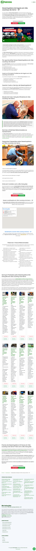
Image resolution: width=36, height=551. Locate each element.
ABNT (23, 137)
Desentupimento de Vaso (6, 528)
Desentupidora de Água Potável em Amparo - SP (17, 487)
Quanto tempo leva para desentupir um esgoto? (11, 175)
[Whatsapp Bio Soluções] (34, 549)
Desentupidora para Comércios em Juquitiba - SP (6, 487)
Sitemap (3, 540)
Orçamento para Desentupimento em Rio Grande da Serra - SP (17, 495)
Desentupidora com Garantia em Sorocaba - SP (17, 489)
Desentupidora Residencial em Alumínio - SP (29, 480)
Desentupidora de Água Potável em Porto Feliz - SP (28, 498)
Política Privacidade (5, 542)
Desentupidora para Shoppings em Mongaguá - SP (18, 485)
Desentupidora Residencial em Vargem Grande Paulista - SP (29, 488)
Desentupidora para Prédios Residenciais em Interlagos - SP (29, 482)
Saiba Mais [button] (6, 336)
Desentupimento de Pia (6, 525)
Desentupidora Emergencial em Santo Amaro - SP (18, 480)
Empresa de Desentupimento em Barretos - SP (6, 489)
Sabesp (8, 136)
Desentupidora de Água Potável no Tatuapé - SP (6, 480)
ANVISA (3, 136)
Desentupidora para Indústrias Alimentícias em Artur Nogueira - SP (28, 491)
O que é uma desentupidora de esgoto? (9, 168)
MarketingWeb (18, 549)
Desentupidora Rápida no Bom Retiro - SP (28, 486)
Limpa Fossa (4, 530)
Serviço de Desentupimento (7, 522)
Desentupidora (8, 472)
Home (3, 472)
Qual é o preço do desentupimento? (9, 180)
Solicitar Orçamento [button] (5, 339)
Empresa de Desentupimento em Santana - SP (29, 495)
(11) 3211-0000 (6, 514)
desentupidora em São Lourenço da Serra (24, 278)
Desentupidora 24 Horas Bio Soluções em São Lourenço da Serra (14, 450)
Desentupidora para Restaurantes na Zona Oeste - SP (18, 492)
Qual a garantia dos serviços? (7, 178)
